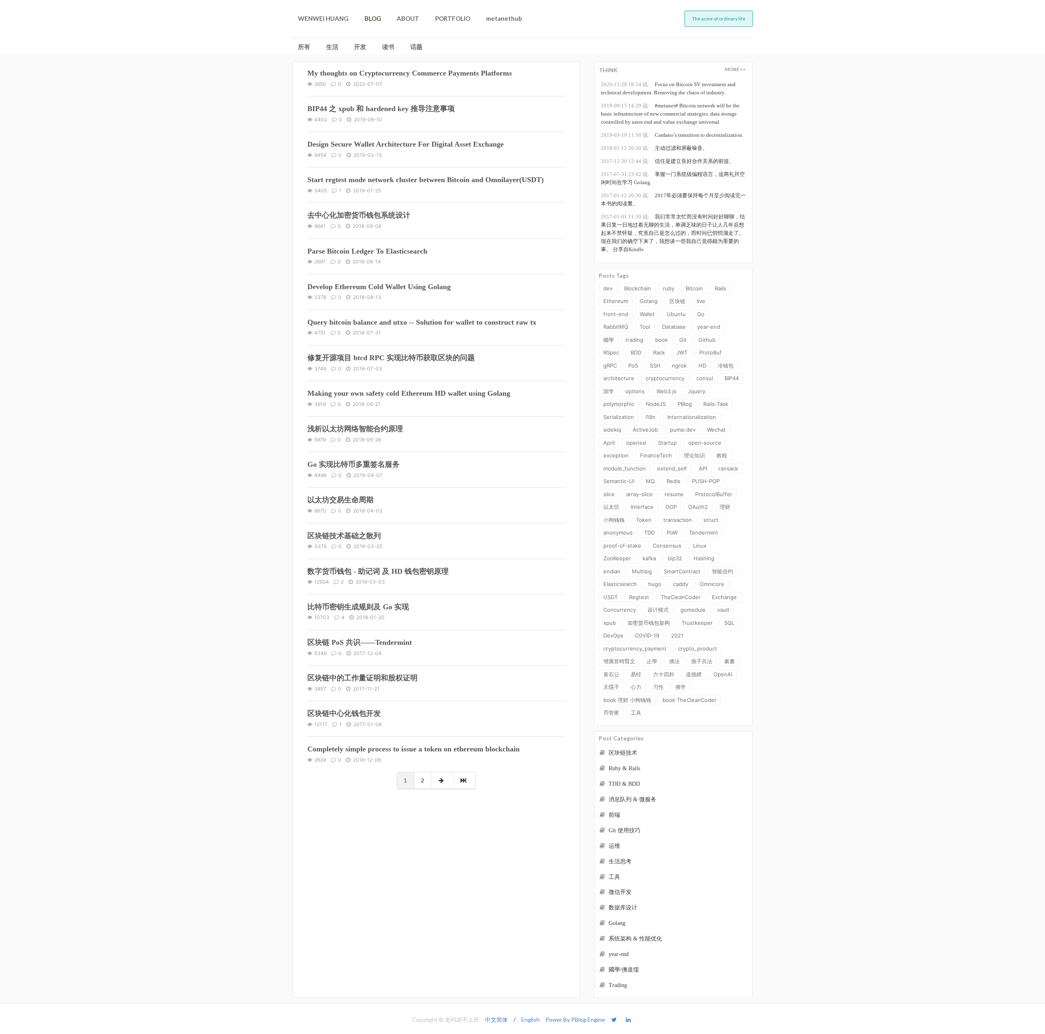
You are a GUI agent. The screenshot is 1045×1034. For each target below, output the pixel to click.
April (609, 442)
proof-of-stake (622, 545)
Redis (673, 481)
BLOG (373, 18)
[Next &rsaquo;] (442, 780)
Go (701, 314)
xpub (609, 623)
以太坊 (611, 507)
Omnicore (712, 584)
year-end (708, 326)
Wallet (647, 314)
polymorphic (618, 404)
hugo (654, 584)
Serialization (618, 417)
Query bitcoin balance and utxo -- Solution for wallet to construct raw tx (421, 322)
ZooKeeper (617, 558)
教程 (721, 455)
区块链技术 (622, 753)
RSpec (611, 352)
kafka (649, 558)
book (661, 339)
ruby (668, 288)
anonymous (618, 532)
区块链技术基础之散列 (344, 536)
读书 (388, 46)
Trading (617, 985)
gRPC (610, 365)
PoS (633, 365)
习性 (658, 687)
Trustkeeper (697, 623)
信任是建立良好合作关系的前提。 (667, 161)
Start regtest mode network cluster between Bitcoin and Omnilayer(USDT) (425, 180)
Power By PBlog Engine (575, 1019)
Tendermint (703, 532)
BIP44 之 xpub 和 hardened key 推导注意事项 (381, 109)
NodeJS (656, 404)
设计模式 (658, 609)
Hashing (704, 558)
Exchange (724, 597)
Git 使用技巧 (623, 830)
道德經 (694, 674)
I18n (650, 417)
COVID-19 (647, 635)
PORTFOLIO (452, 18)
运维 (613, 846)
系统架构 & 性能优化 (634, 939)
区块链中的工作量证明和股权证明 (362, 678)
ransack (728, 468)
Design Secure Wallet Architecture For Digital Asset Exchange (405, 144)
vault (723, 609)
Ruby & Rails (623, 768)
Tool (645, 326)
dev (608, 288)
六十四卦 (663, 674)
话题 (416, 46)
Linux (700, 545)
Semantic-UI (618, 481)
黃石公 (611, 674)
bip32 (675, 558)
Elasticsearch (620, 584)
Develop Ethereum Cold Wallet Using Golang (379, 287)
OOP (671, 507)
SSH (655, 365)
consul (704, 378)
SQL (729, 623)
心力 (636, 687)
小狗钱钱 (614, 520)
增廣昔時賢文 (619, 661)
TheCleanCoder (680, 597)
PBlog (685, 404)
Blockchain (637, 288)
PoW (672, 532)
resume (674, 494)
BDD (636, 352)
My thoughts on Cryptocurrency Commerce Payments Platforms (409, 73)
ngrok (679, 365)
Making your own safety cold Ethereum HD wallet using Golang (408, 393)
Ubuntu (676, 314)
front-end (615, 314)
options (635, 391)
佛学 (680, 687)
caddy (680, 584)
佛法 (674, 661)
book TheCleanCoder (689, 700)
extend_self (672, 468)
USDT (610, 597)
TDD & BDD (623, 784)
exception (616, 455)
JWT (681, 352)
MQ (650, 481)
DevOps (613, 635)
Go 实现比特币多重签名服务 (353, 464)
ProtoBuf (710, 352)
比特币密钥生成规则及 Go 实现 (358, 607)
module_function (624, 468)
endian (611, 571)
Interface (642, 507)
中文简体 (496, 1019)
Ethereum (615, 301)
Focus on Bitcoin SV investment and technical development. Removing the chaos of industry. (668, 88)
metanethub (504, 18)
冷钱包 (726, 365)
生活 (332, 46)
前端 (613, 815)
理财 (725, 507)
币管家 (611, 712)
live (701, 301)
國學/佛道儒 (623, 970)
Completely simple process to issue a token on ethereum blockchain (413, 749)
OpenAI (723, 674)
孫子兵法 (701, 661)
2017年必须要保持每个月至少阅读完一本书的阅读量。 (673, 199)
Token (643, 520)
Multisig (642, 571)
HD (702, 365)
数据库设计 (622, 908)
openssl (636, 442)
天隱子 (611, 687)
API (703, 468)
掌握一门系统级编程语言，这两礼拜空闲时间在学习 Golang (673, 178)
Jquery (696, 391)
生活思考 (619, 861)
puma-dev (683, 429)
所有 (304, 46)
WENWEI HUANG (323, 18)
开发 (360, 46)
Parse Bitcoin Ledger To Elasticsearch (367, 251)
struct (710, 520)
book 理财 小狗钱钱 (627, 700)
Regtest (639, 597)
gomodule (693, 609)
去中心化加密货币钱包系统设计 (358, 215)
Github (707, 339)
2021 (677, 635)
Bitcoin (694, 288)
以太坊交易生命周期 (340, 500)
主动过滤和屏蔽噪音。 (654, 148)
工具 (636, 712)
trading (634, 339)
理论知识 (694, 455)
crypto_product (697, 648)
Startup (667, 442)
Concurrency (619, 609)
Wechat (716, 429)
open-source (704, 442)
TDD (649, 532)
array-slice (639, 494)
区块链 (677, 301)
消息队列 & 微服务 (631, 799)
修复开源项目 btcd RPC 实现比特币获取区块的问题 (391, 358)
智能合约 (722, 571)
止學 (652, 661)
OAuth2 (698, 507)
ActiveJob (645, 429)
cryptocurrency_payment (635, 648)
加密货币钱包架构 (648, 623)
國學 (608, 339)
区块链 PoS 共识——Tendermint (359, 642)
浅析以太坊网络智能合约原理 (355, 429)
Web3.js (666, 391)
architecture (618, 378)
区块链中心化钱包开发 (344, 713)
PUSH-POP (706, 481)
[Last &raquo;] (465, 780)
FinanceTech (656, 455)
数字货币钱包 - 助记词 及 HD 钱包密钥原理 (378, 571)
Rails (720, 288)
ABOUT (408, 18)
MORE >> (735, 69)
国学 (608, 391)
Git (683, 339)
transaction (677, 520)
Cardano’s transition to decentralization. (672, 135)
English (530, 1019)
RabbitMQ (615, 326)
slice (609, 494)
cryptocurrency (665, 378)
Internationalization (691, 417)
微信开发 (619, 892)
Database (674, 326)
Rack (659, 352)
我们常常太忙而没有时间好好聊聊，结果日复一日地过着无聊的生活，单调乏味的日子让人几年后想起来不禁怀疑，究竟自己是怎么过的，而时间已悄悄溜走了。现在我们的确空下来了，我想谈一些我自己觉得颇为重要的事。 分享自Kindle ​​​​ (673, 233)
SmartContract (682, 571)
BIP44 (732, 378)
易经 (636, 674)
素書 (729, 661)
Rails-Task (715, 404)
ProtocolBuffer (713, 494)
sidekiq (612, 429)
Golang (649, 301)
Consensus (667, 545)
